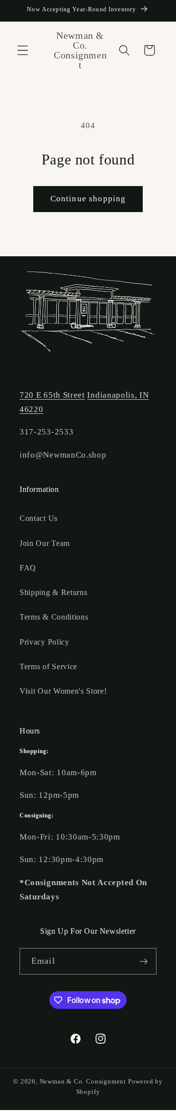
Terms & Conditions (54, 617)
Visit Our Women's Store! (63, 691)
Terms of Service (48, 666)
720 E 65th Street (52, 395)
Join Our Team (45, 543)
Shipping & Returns (53, 592)
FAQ (28, 568)
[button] (22, 50)
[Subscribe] (143, 961)
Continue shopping (88, 198)
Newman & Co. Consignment (83, 1081)
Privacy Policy (44, 642)
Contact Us (39, 518)
